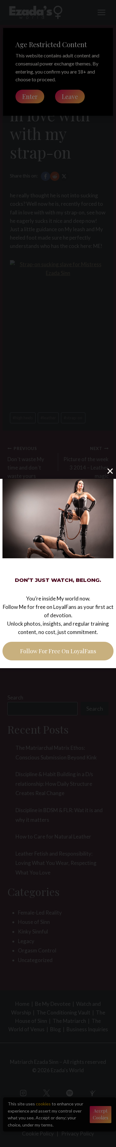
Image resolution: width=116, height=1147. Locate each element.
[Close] (110, 471)
